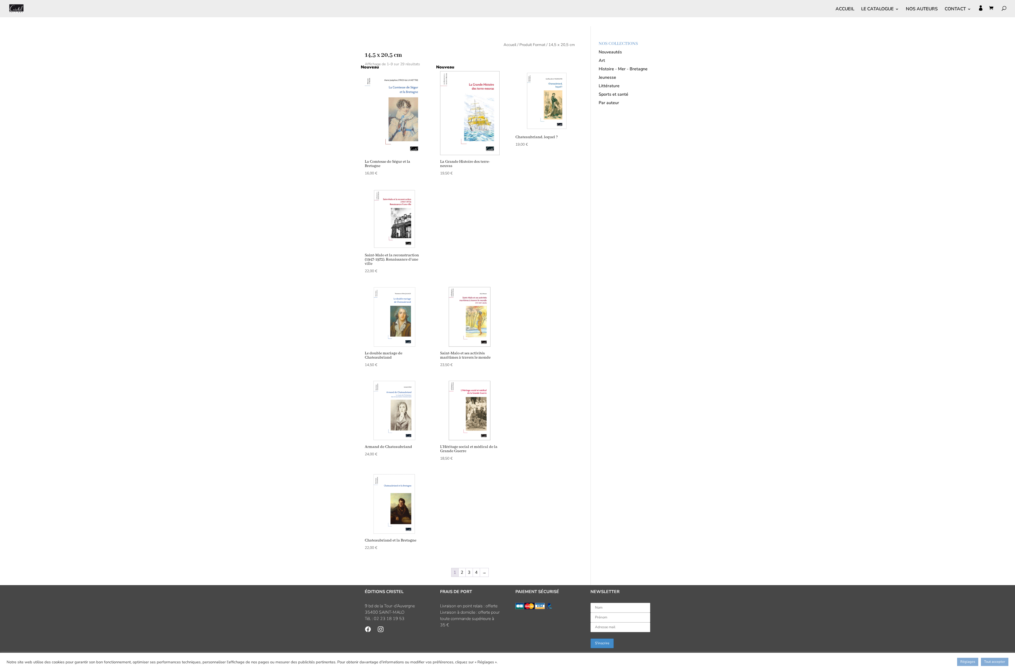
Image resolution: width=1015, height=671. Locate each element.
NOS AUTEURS (922, 9)
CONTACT (955, 9)
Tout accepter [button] (994, 661)
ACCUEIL (845, 9)
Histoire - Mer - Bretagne (623, 69)
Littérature (609, 86)
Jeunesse (607, 77)
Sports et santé (613, 94)
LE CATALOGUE (877, 9)
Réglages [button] (967, 661)
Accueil (510, 44)
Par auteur (609, 103)
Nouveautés (610, 52)
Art (602, 60)
